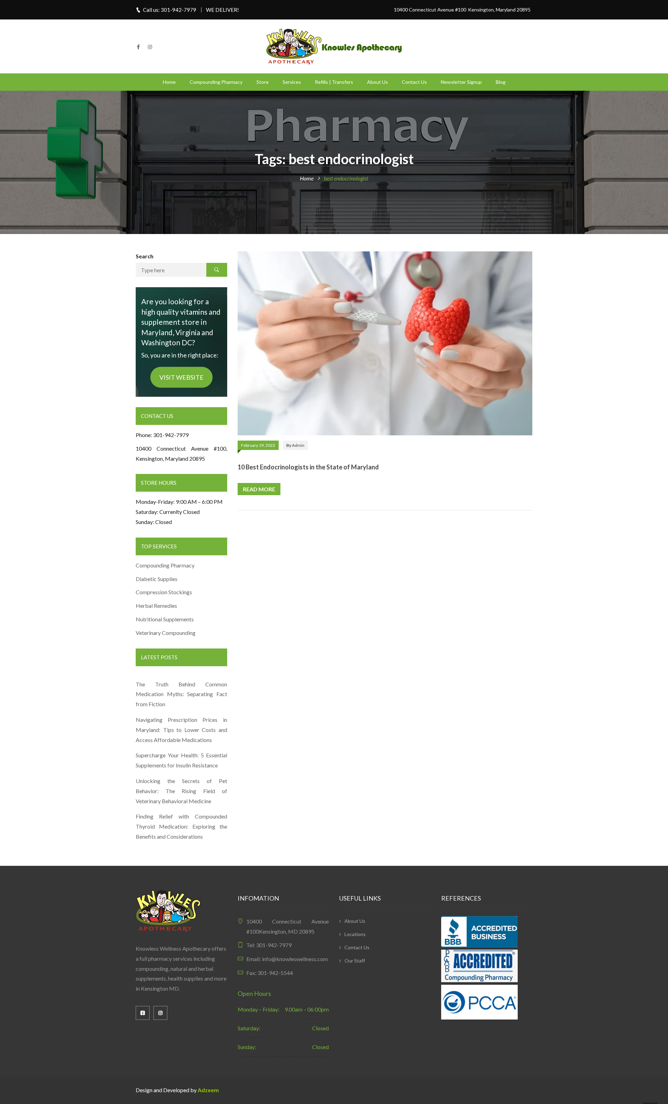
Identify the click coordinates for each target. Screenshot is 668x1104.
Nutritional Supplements (165, 619)
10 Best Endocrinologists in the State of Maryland (308, 467)
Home (169, 82)
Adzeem (208, 1090)
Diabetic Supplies (156, 578)
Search (144, 256)
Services (292, 82)
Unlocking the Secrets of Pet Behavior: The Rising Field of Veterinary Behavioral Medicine (181, 790)
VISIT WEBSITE (181, 377)
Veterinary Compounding (166, 632)
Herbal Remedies (156, 605)
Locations (355, 934)
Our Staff (354, 961)
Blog (501, 82)
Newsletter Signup (461, 82)
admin (298, 445)
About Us (377, 82)
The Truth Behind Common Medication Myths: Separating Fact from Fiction (181, 694)
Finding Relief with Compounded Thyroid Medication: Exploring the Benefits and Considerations (181, 826)
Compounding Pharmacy (216, 82)
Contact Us (414, 82)
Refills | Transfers (334, 82)
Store (262, 82)
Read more (259, 489)
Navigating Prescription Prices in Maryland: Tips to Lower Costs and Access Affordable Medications (181, 729)
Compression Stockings (164, 592)
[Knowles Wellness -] (334, 45)
